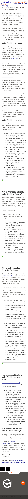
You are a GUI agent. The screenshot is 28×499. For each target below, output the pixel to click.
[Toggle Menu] (25, 2)
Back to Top (14, 473)
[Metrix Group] (7, 2)
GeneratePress (19, 496)
